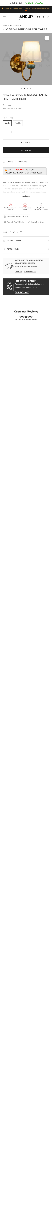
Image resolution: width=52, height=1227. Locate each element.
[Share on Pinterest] (17, 232)
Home (5, 25)
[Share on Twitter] (14, 232)
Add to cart (26, 142)
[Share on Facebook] (10, 232)
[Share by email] (21, 232)
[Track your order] (38, 17)
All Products (14, 25)
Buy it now (26, 150)
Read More (26, 196)
